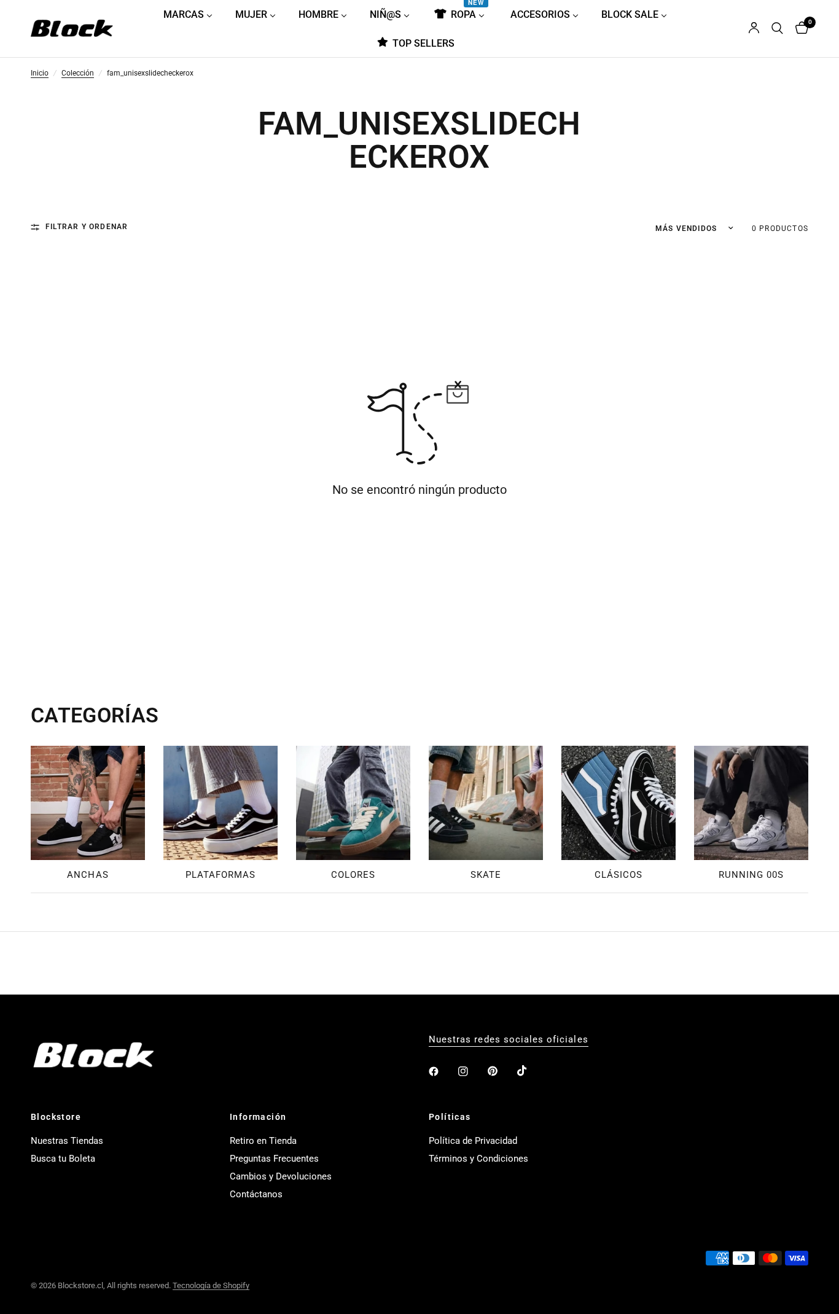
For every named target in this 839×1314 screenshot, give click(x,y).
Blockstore (56, 1117)
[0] (798, 28)
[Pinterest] (501, 1070)
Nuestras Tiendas (67, 1140)
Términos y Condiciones (478, 1158)
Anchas (87, 875)
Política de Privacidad (473, 1140)
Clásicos (618, 875)
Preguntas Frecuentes (274, 1158)
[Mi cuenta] (754, 28)
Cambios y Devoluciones (281, 1176)
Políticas (450, 1117)
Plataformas (220, 875)
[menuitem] (192, 14)
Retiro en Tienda (263, 1140)
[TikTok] (530, 1070)
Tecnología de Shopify (211, 1285)
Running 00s (751, 875)
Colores (353, 875)
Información (258, 1117)
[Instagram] (471, 1071)
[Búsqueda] (777, 28)
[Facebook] (442, 1071)
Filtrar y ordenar (86, 227)
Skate (485, 875)
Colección (77, 73)
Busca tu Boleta (63, 1158)
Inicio (40, 73)
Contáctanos (256, 1194)
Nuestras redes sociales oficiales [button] (508, 1039)
